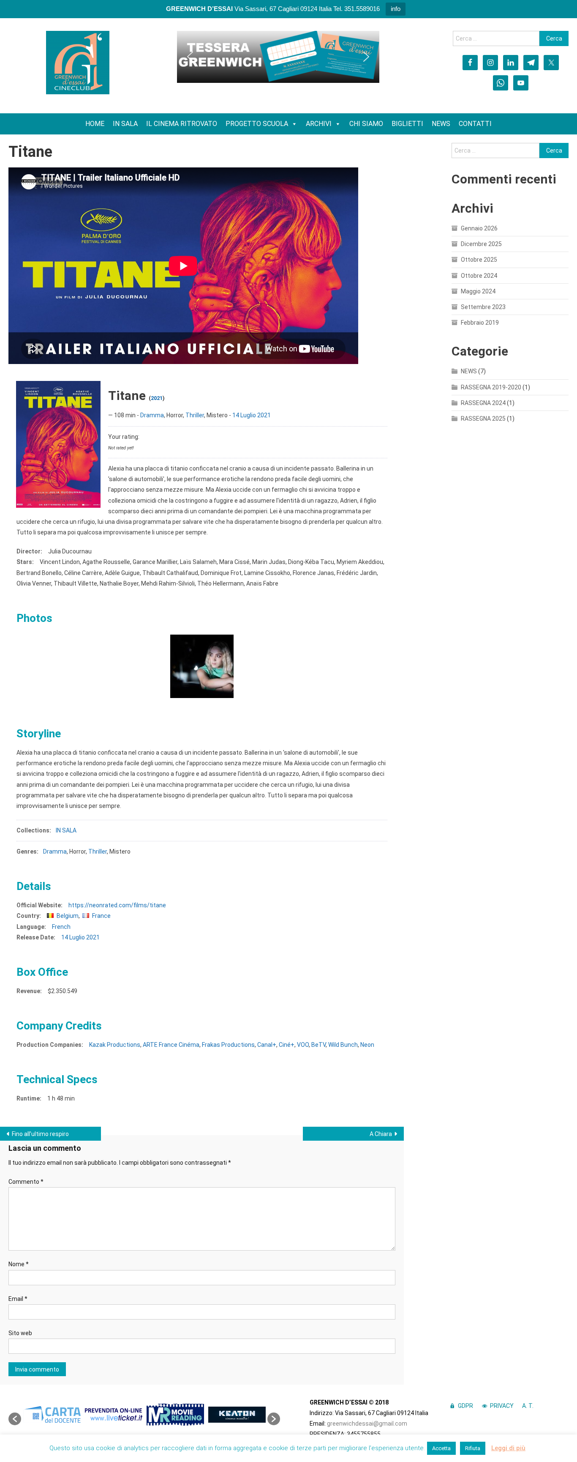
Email (17, 1298)
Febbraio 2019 (480, 322)
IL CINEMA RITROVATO (181, 124)
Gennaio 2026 (479, 228)
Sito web (20, 1333)
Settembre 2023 (483, 307)
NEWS (441, 124)
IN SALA (125, 124)
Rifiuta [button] (472, 1448)
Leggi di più (508, 1448)
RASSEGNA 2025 (483, 418)
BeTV (318, 1044)
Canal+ (266, 1044)
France (101, 915)
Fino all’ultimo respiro (40, 1134)
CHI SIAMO (366, 124)
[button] (190, 56)
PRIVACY (502, 1405)
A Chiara (381, 1134)
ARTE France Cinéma (171, 1044)
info (395, 8)
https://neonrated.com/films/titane (117, 905)
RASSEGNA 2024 (483, 403)
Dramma (152, 415)
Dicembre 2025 (481, 244)
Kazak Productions (114, 1044)
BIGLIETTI (407, 124)
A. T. (527, 1405)
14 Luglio (244, 415)
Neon (367, 1044)
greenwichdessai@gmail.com (367, 1423)
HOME (94, 124)
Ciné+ (286, 1044)
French (61, 926)
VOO (303, 1044)
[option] (52, 1414)
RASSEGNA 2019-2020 (491, 387)
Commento (26, 1181)
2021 (157, 398)
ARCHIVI (319, 124)
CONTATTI (475, 124)
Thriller (194, 415)
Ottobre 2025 (479, 259)
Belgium (68, 915)
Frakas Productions (228, 1044)
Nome (18, 1264)
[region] (278, 57)
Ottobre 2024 (479, 275)
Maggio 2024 (478, 291)
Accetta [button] (441, 1448)
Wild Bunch (343, 1044)
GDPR (465, 1405)
